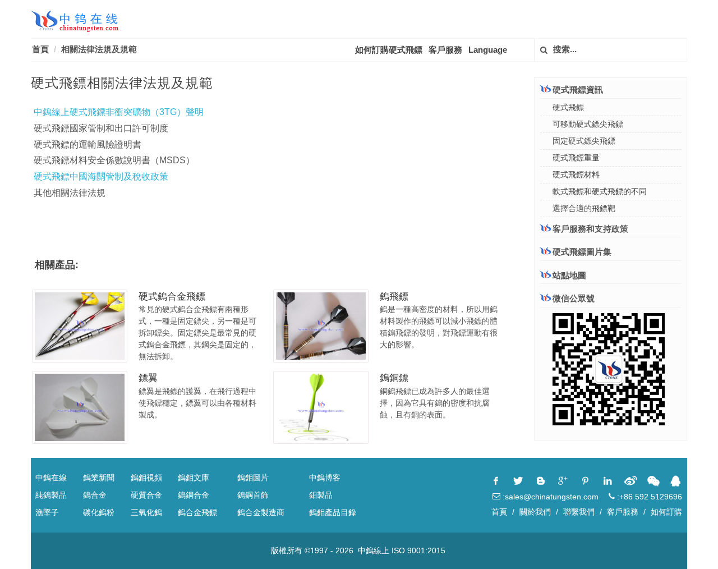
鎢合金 (95, 494)
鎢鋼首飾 (253, 494)
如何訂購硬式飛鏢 (388, 49)
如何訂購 (666, 511)
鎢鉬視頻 (146, 477)
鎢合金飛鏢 (197, 512)
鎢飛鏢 (394, 296)
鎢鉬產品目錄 (332, 512)
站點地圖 (569, 275)
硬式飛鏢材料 (576, 174)
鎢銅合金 (193, 494)
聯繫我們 (579, 511)
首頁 (40, 49)
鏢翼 (148, 378)
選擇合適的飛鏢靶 (584, 208)
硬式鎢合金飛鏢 (172, 296)
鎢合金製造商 (260, 512)
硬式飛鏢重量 (576, 157)
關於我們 (535, 511)
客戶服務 (445, 49)
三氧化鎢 (146, 512)
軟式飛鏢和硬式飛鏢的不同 (600, 191)
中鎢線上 (373, 550)
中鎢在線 (51, 477)
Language (487, 49)
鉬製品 (321, 494)
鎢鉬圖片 (253, 477)
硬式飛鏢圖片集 (582, 251)
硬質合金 (146, 494)
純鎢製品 (51, 494)
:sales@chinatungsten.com (549, 496)
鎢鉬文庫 (193, 477)
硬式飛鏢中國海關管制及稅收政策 (101, 176)
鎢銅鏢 (394, 378)
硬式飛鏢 (568, 107)
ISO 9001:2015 (418, 550)
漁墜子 (47, 512)
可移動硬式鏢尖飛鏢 (588, 124)
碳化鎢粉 (98, 512)
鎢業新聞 (98, 477)
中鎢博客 (324, 477)
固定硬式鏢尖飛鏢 (584, 140)
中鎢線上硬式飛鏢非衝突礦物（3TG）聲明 (119, 112)
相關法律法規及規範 (99, 49)
